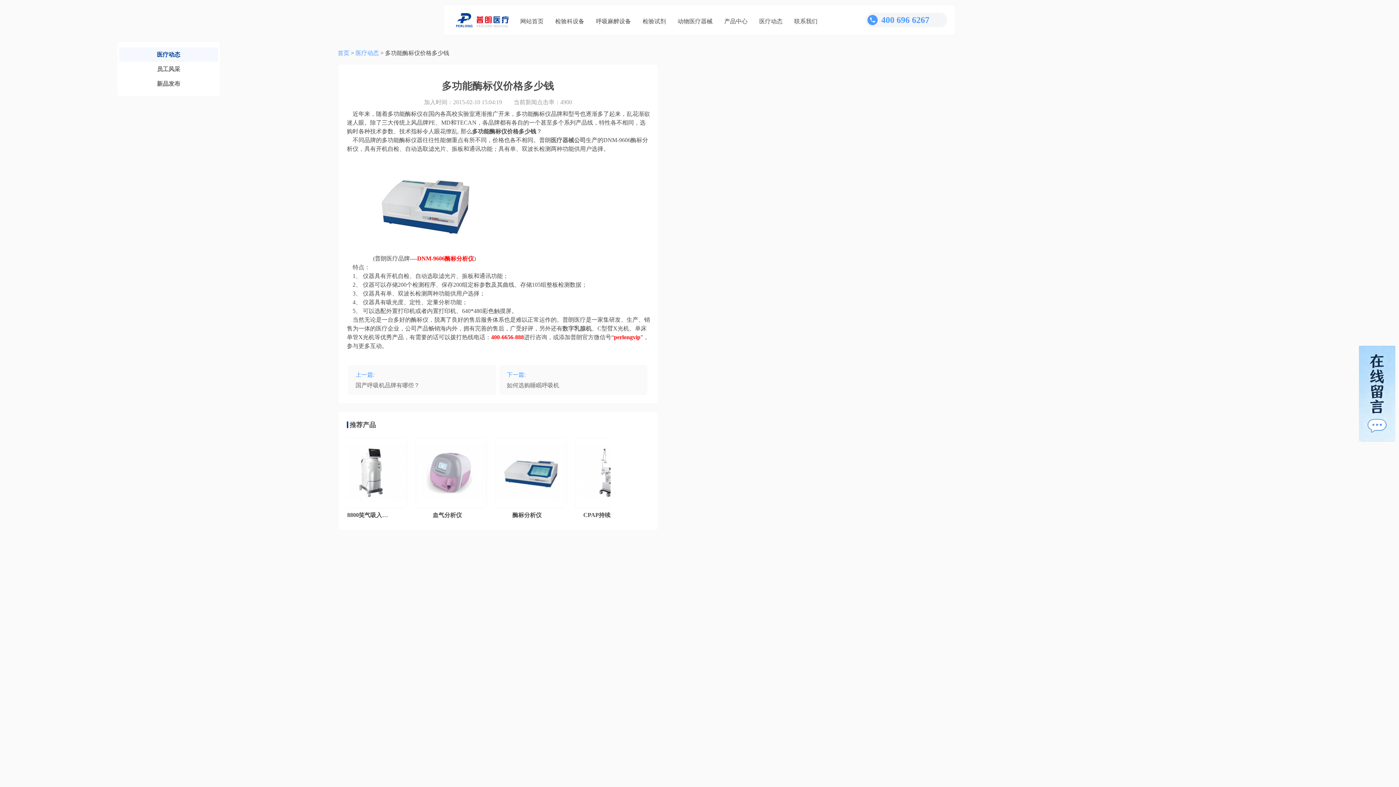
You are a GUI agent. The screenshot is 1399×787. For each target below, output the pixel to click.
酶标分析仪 (510, 515)
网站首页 (532, 21)
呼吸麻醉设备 (613, 21)
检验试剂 (654, 21)
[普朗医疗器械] (482, 20)
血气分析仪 (430, 515)
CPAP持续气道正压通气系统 (603, 515)
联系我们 (806, 21)
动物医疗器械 (695, 21)
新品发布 (168, 84)
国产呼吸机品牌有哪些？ (388, 385)
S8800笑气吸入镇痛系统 (358, 515)
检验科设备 (569, 21)
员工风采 (168, 69)
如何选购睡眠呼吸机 (533, 385)
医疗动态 (771, 21)
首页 (343, 53)
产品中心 (736, 21)
